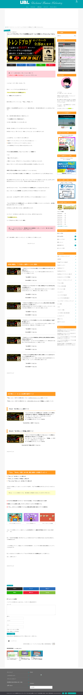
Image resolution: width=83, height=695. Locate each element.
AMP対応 (59, 259)
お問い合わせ (9, 685)
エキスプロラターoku (69, 344)
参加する (74, 68)
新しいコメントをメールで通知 (13, 629)
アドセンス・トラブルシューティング (64, 280)
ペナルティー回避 (60, 309)
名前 (8, 616)
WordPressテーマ (60, 268)
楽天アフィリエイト (61, 321)
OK (63, 693)
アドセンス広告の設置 (61, 286)
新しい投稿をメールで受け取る (13, 631)
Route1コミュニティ (61, 265)
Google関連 (61, 236)
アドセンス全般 (60, 283)
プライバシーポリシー (11, 678)
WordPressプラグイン (61, 271)
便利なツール (60, 318)
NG (66, 693)
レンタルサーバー (60, 315)
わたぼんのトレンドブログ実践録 (63, 277)
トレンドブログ (10, 585)
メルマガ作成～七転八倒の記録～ (63, 312)
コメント (9, 604)
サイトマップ (9, 672)
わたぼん (66, 331)
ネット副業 (59, 303)
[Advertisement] (41, 18)
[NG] (81, 693)
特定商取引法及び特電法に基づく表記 (14, 682)
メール (8, 620)
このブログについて (11, 675)
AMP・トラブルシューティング (63, 256)
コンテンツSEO (61, 248)
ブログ (58, 306)
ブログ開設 (61, 233)
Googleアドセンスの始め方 (62, 262)
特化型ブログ (61, 245)
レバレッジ (61, 242)
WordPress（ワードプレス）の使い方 (64, 274)
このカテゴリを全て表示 (66, 67)
